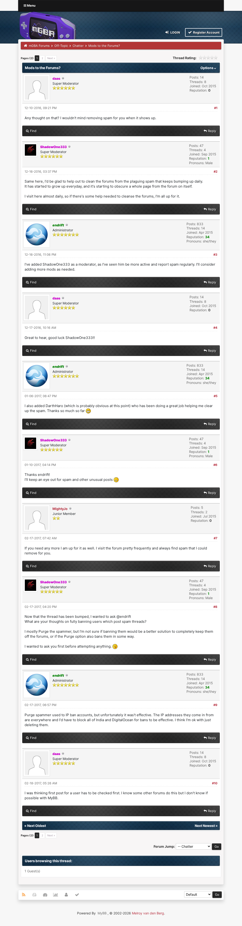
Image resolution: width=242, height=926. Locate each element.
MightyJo (60, 509)
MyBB (102, 913)
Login (175, 32)
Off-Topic (61, 46)
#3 (215, 254)
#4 (215, 327)
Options (207, 68)
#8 (215, 607)
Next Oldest (36, 826)
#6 (215, 465)
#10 (214, 783)
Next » (51, 58)
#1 (215, 108)
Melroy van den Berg (148, 913)
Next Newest (205, 826)
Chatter (78, 46)
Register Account (206, 32)
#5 (215, 396)
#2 (215, 171)
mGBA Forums (39, 46)
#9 (215, 705)
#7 (215, 538)
